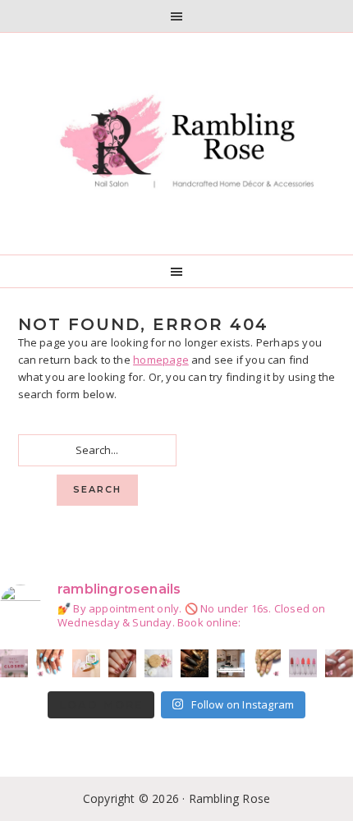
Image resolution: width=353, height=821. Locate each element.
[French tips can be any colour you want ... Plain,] (267, 663)
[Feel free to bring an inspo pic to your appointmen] (195, 663)
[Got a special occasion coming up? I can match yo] (122, 663)
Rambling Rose (177, 144)
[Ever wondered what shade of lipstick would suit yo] (303, 663)
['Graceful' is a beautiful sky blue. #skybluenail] (50, 663)
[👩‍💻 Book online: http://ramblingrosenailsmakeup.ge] (231, 663)
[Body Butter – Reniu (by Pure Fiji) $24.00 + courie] (86, 663)
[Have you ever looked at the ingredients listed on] (158, 663)
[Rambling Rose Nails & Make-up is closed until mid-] (14, 663)
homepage (161, 359)
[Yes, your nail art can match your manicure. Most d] (339, 663)
